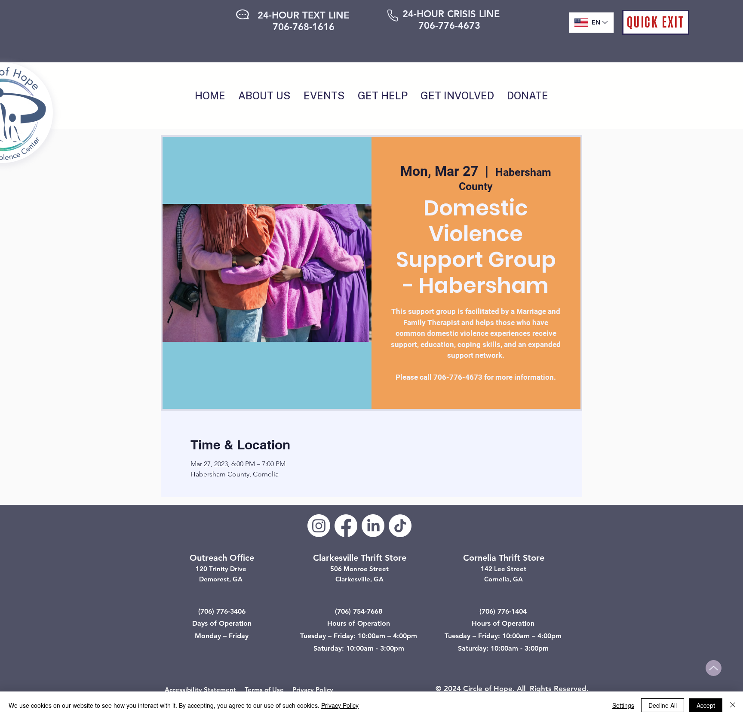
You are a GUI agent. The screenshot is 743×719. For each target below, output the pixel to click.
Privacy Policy (312, 689)
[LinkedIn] (373, 525)
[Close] (733, 705)
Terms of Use (264, 689)
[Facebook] (346, 525)
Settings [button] (623, 705)
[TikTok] (400, 525)
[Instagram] (318, 525)
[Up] (714, 668)
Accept (706, 705)
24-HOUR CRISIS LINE (451, 14)
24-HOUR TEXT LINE (303, 15)
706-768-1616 (304, 27)
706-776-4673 (449, 25)
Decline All (662, 705)
